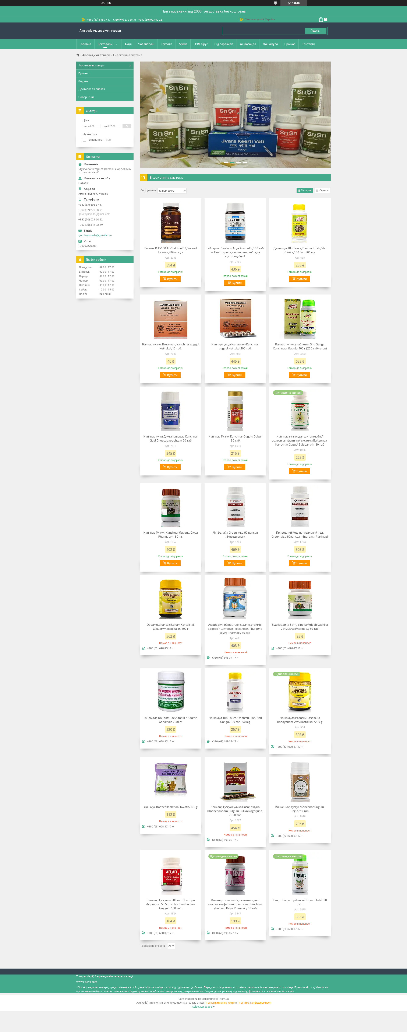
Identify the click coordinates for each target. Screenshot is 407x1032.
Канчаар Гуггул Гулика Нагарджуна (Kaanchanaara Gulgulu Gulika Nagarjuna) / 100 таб (235, 811)
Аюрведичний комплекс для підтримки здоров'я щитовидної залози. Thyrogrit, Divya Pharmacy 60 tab (235, 628)
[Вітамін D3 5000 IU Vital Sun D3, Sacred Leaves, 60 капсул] (170, 222)
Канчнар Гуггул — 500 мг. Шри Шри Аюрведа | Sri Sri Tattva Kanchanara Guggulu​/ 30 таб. (170, 904)
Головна (85, 44)
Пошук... (316, 30)
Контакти (308, 44)
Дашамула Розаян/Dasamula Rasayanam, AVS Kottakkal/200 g (299, 720)
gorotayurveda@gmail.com (95, 235)
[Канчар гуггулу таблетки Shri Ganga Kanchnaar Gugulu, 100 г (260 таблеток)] (300, 318)
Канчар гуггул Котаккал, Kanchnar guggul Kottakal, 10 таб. (170, 346)
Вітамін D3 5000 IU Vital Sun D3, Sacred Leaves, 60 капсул (171, 250)
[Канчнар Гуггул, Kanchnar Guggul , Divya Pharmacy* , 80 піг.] (170, 506)
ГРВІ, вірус (201, 44)
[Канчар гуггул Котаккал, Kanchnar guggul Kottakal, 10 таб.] (170, 318)
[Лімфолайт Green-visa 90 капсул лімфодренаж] (235, 506)
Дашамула (270, 44)
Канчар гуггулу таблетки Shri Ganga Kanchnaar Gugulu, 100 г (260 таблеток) (300, 346)
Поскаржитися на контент (221, 1002)
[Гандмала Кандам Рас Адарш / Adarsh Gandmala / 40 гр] (170, 691)
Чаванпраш (146, 44)
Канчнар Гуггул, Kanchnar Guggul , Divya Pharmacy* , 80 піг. (171, 534)
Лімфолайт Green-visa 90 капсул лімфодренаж (235, 534)
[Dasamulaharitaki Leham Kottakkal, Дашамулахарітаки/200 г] (170, 598)
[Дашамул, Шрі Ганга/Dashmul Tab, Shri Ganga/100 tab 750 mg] (235, 691)
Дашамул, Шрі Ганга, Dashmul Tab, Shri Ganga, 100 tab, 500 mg (299, 250)
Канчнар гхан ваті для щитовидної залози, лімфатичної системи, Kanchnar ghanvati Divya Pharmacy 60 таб (235, 904)
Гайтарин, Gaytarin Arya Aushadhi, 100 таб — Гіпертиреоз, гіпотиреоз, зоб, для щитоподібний (235, 252)
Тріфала (166, 44)
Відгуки (83, 81)
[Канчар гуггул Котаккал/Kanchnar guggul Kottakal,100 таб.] (235, 318)
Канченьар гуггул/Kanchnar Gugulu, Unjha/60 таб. (300, 809)
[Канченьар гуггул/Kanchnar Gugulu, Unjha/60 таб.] (300, 780)
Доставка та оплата (91, 89)
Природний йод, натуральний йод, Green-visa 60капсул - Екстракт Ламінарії (300, 534)
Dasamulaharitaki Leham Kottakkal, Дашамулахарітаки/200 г (171, 626)
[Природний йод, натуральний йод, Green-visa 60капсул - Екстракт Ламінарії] (300, 506)
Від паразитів (224, 44)
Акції (128, 44)
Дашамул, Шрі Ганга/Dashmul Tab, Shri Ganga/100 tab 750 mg (235, 720)
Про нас (289, 44)
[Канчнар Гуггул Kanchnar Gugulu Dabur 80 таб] (235, 410)
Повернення (86, 97)
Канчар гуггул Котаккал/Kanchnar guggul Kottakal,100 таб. (235, 346)
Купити (172, 278)
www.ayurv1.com (86, 981)
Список (324, 190)
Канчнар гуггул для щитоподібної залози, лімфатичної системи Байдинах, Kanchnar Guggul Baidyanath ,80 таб (300, 440)
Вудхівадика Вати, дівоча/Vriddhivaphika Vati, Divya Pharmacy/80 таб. (300, 626)
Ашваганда (248, 44)
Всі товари (105, 44)
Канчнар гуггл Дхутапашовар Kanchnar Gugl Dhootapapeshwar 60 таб (171, 438)
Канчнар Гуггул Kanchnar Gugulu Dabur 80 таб (235, 438)
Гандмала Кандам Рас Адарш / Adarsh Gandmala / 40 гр (170, 720)
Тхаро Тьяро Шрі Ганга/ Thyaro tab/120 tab (300, 902)
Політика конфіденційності (255, 1002)
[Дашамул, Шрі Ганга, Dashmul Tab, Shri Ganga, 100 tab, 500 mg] (300, 222)
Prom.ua (224, 998)
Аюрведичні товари (96, 55)
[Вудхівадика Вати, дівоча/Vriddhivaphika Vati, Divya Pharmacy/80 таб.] (300, 598)
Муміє (183, 44)
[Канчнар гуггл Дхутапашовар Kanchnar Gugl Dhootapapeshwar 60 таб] (170, 410)
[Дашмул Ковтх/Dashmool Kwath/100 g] (170, 780)
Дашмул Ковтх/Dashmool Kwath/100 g (171, 807)
